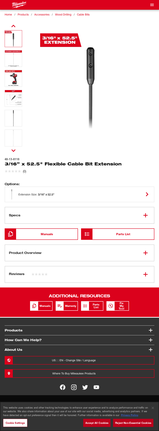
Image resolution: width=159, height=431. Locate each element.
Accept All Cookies (96, 423)
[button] (13, 38)
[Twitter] (85, 387)
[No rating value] (14, 171)
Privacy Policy (129, 415)
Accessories (41, 14)
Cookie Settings (15, 423)
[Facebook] (62, 387)
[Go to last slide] (13, 26)
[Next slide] (13, 150)
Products (23, 14)
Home (8, 14)
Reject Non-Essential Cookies (133, 423)
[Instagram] (74, 387)
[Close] (153, 408)
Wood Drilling (63, 14)
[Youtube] (96, 387)
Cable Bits (83, 14)
